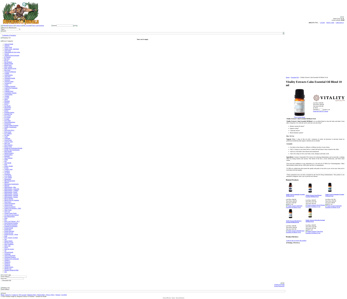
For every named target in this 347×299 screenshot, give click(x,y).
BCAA (6, 60)
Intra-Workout (8, 158)
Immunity (7, 156)
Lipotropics (7, 174)
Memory (6, 182)
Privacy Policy (50, 295)
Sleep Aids (7, 246)
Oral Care (7, 211)
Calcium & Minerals (10, 71)
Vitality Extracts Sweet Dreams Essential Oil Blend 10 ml (314, 196)
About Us (8, 295)
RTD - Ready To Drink (11, 237)
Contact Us (15, 295)
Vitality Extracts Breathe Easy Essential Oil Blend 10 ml (294, 221)
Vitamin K (7, 265)
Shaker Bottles (8, 241)
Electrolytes (7, 107)
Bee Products (8, 62)
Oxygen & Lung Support (11, 215)
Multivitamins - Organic (11, 194)
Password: (4, 278)
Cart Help (64, 295)
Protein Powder (8, 233)
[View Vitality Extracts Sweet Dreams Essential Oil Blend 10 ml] (315, 206)
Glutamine (7, 138)
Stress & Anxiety (9, 249)
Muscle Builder (8, 198)
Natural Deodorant (9, 203)
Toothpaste (7, 254)
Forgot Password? (279, 286)
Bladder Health (8, 63)
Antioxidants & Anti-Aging (12, 52)
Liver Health (8, 176)
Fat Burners (7, 124)
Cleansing (7, 80)
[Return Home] (20, 24)
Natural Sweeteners (9, 207)
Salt (5, 239)
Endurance (7, 109)
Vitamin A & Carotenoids (11, 259)
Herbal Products (9, 153)
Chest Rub (7, 76)
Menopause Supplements (11, 184)
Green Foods (8, 140)
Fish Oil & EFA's (9, 130)
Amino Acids (8, 47)
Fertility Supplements (10, 127)
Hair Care (7, 143)
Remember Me (7, 280)
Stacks (6, 247)
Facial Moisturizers (9, 122)
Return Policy (41, 295)
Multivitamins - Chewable (11, 189)
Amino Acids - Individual (11, 49)
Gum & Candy (8, 141)
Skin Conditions (9, 244)
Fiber (5, 128)
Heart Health (8, 151)
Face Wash (7, 120)
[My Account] (26, 25)
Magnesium (7, 179)
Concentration (8, 94)
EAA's (6, 104)
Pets (5, 220)
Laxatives (7, 171)
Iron (5, 161)
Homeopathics (8, 154)
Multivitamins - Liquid (10, 192)
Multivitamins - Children (11, 190)
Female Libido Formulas (11, 125)
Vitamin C (7, 260)
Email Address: (5, 276)
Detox (6, 99)
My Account (22, 295)
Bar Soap (7, 58)
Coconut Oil (7, 83)
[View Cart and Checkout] (37, 25)
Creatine (6, 96)
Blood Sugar (8, 65)
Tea (5, 250)
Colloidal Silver (8, 91)
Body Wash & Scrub (10, 68)
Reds (5, 236)
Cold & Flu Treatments (10, 88)
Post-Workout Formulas (11, 223)
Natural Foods (8, 205)
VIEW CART (330, 22)
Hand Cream (8, 146)
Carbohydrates (8, 75)
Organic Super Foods (10, 213)
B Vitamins (7, 57)
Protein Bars (7, 229)
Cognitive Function (9, 86)
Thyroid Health (8, 252)
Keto (5, 164)
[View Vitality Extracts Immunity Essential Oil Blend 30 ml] (295, 207)
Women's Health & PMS (11, 270)
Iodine (6, 159)
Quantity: (315, 109)
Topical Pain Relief (9, 255)
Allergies (6, 45)
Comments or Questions (9, 35)
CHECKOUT (340, 22)
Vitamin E (7, 263)
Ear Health (7, 106)
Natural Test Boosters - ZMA (12, 208)
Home (287, 77)
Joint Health (7, 163)
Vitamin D (7, 262)
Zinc (5, 272)
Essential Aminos (9, 112)
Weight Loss (7, 268)
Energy (6, 111)
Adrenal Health (8, 44)
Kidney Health (8, 166)
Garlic (6, 137)
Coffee (6, 85)
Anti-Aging (7, 50)
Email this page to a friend (320, 111)
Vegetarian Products (10, 257)
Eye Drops (7, 117)
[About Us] (10, 25)
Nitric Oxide (7, 210)
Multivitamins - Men (10, 187)
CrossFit (6, 98)
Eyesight (6, 119)
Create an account (279, 284)
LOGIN (322, 22)
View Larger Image (299, 117)
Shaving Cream (8, 242)
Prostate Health (8, 228)
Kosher (6, 167)
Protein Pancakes (9, 231)
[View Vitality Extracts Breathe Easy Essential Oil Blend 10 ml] (295, 232)
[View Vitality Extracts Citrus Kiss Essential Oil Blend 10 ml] (315, 233)
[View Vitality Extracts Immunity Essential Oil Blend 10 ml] (335, 207)
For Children (8, 133)
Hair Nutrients (8, 145)
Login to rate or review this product (296, 240)
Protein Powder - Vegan (11, 234)
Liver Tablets (8, 177)
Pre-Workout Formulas (10, 224)
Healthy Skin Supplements (12, 150)
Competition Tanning (10, 93)
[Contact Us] (18, 25)
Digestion (7, 101)
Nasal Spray (7, 202)
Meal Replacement (9, 180)
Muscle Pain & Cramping (11, 200)
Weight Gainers (8, 267)
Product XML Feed (167, 297)
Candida (6, 73)
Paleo (6, 218)
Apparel (6, 54)
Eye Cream (7, 115)
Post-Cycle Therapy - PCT (12, 221)
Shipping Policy (31, 295)
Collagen (6, 89)
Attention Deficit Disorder (11, 55)
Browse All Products (180, 297)
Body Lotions (8, 67)
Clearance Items (8, 81)
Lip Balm (7, 172)
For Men (6, 135)
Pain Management (9, 216)
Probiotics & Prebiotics (10, 226)
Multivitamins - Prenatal (11, 195)
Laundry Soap (8, 169)
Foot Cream (7, 132)
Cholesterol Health (9, 78)
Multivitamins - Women (11, 197)
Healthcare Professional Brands (13, 148)
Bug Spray (7, 70)
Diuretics (6, 102)
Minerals (6, 185)
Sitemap (58, 295)
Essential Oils (8, 114)
